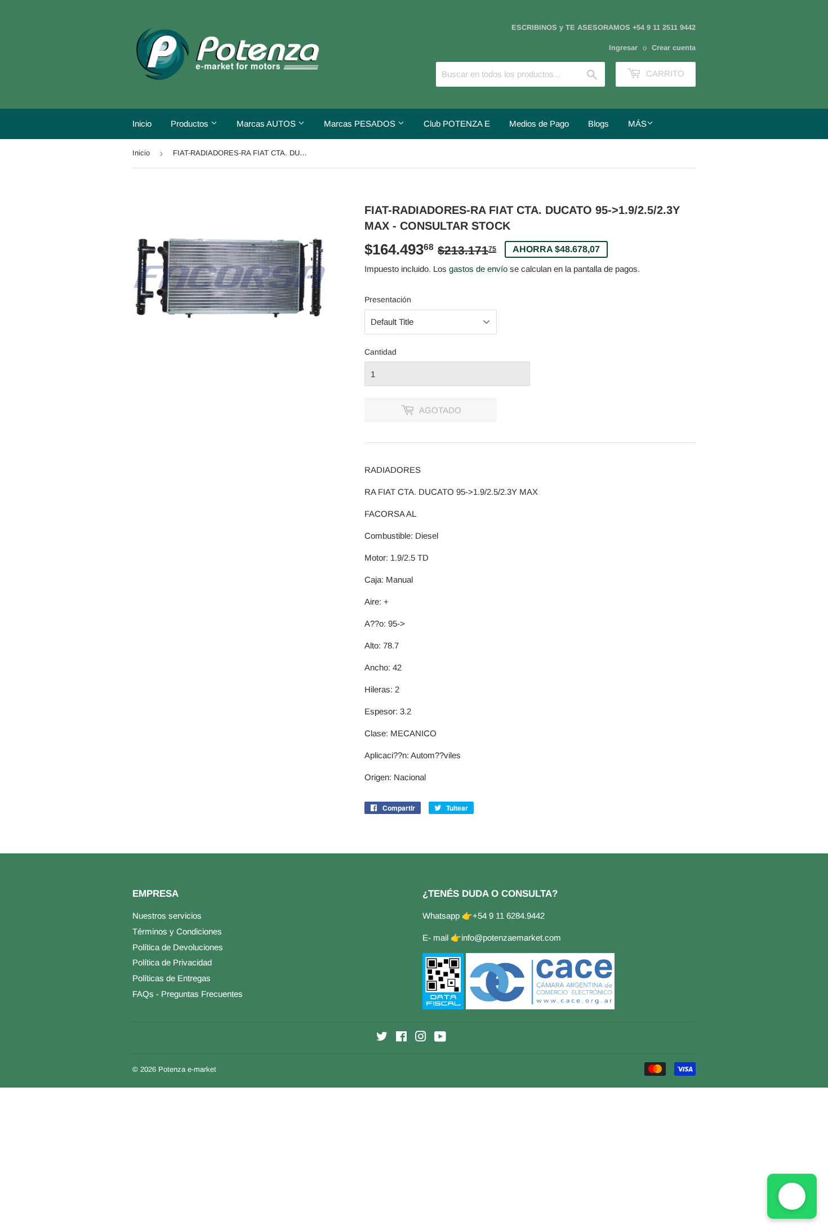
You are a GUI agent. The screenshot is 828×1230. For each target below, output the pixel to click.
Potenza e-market (187, 1069)
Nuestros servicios (167, 915)
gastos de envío (478, 269)
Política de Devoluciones (177, 947)
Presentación (387, 299)
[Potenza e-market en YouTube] (440, 1038)
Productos (191, 123)
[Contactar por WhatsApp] (792, 1196)
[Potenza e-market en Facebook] (401, 1038)
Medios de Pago (539, 123)
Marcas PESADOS (361, 123)
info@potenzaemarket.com (511, 937)
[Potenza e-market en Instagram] (420, 1038)
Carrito (664, 73)
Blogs (598, 123)
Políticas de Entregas (171, 978)
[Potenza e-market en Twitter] (382, 1038)
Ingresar (623, 47)
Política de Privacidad (172, 962)
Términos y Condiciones (177, 931)
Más (637, 123)
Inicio (142, 123)
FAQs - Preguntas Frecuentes (187, 994)
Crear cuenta (674, 47)
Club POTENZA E (457, 123)
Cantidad (380, 351)
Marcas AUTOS (267, 123)
